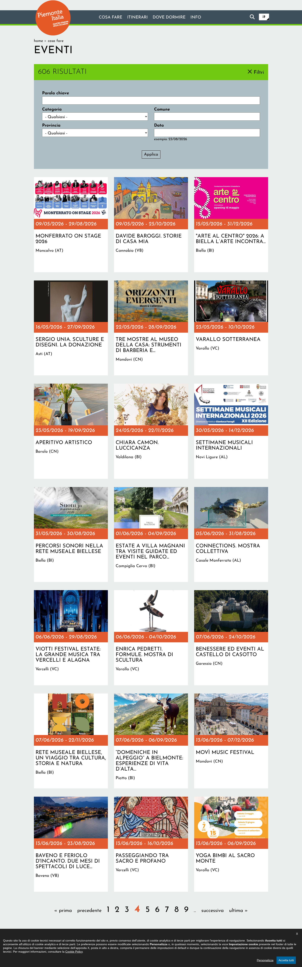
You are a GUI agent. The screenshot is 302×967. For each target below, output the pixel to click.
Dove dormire (169, 17)
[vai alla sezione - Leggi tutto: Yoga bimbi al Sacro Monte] (231, 844)
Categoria (52, 109)
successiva (212, 910)
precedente (89, 910)
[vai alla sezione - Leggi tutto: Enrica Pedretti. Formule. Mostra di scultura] (151, 637)
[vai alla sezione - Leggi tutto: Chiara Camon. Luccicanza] (151, 431)
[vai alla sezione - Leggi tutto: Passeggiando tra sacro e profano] (151, 844)
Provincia (51, 125)
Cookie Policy (74, 951)
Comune (162, 109)
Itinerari (137, 17)
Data (159, 125)
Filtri (259, 72)
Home (38, 41)
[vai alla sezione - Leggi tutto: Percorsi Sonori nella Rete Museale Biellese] (71, 534)
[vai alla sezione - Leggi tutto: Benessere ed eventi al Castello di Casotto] (231, 637)
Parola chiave (55, 93)
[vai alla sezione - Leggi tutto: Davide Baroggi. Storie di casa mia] (151, 224)
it (264, 17)
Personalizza (265, 960)
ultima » (238, 910)
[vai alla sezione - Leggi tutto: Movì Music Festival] (231, 741)
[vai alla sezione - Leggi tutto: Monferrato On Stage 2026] (71, 224)
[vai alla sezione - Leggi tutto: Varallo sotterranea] (231, 327)
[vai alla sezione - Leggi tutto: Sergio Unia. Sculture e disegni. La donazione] (71, 327)
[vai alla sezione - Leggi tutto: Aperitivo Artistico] (71, 431)
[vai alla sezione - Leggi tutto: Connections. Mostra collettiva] (231, 534)
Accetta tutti (286, 960)
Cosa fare (110, 17)
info (195, 17)
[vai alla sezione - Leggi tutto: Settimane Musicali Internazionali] (231, 431)
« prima (63, 910)
